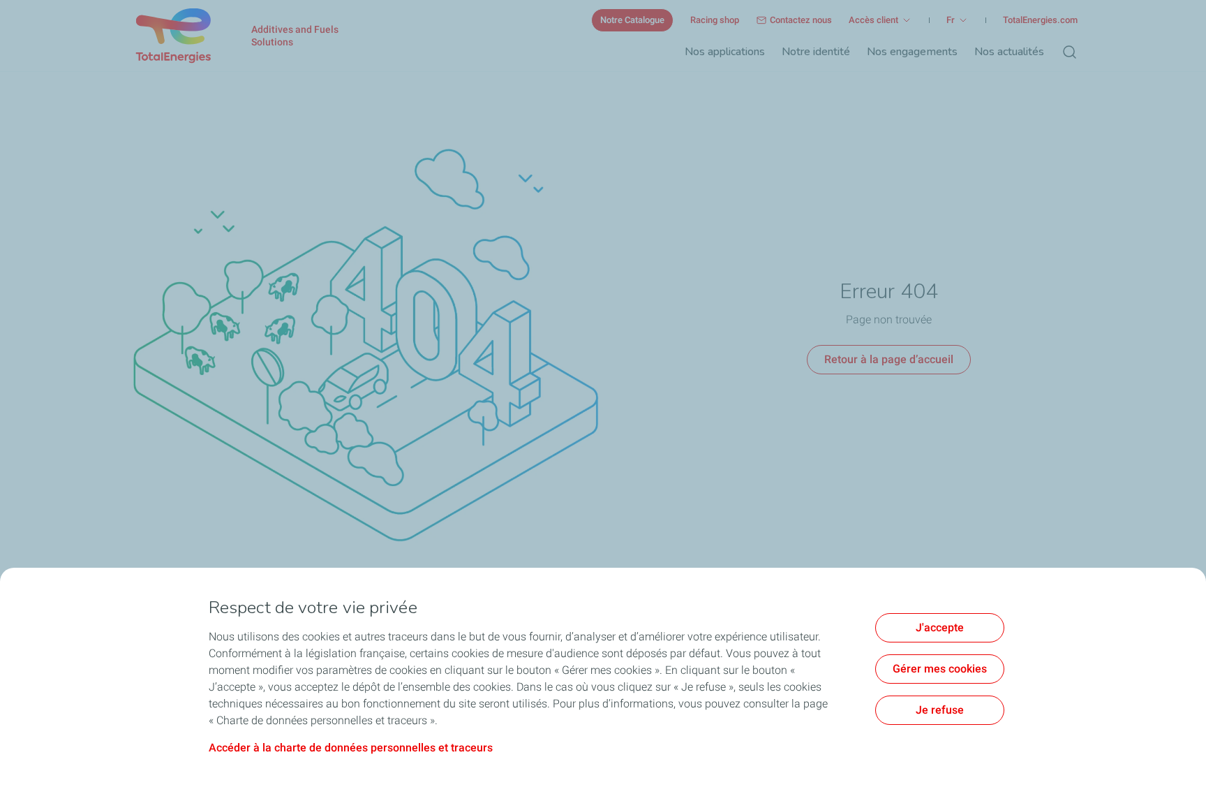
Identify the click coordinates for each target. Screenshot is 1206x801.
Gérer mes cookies (940, 668)
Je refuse (940, 710)
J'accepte (940, 627)
